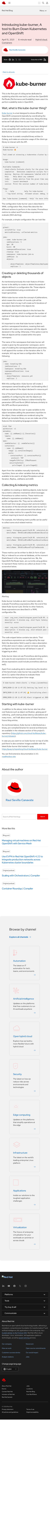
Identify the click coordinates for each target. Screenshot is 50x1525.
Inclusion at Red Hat (8, 1394)
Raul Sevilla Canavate (17, 50)
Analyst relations (8, 1357)
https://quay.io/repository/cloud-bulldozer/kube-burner (25, 749)
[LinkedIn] (3, 1286)
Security (17, 1074)
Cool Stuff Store (31, 1394)
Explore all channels (18, 937)
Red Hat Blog (7, 10)
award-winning (24, 1338)
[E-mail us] (19, 59)
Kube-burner (7, 113)
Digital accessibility (32, 1412)
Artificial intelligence (23, 998)
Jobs (27, 1357)
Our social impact (32, 1352)
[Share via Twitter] (16, 59)
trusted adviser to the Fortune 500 (14, 1333)
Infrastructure (20, 1152)
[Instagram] (25, 1286)
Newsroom (30, 1344)
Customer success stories (11, 1352)
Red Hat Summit (7, 1397)
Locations (29, 1389)
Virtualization (20, 1227)
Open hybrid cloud (22, 1036)
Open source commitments (35, 1348)
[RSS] (44, 59)
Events (4, 1389)
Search (42, 817)
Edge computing (21, 1114)
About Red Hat (6, 1386)
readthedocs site (9, 756)
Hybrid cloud (41, 39)
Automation (19, 960)
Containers (7, 42)
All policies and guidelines (10, 1412)
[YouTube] (8, 1286)
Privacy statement (7, 1409)
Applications (19, 1190)
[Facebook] (14, 1286)
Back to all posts (9, 72)
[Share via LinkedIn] (13, 59)
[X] (20, 1286)
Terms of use (30, 1409)
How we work (6, 1348)
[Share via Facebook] (9, 59)
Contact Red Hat (7, 1392)
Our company (7, 1344)
